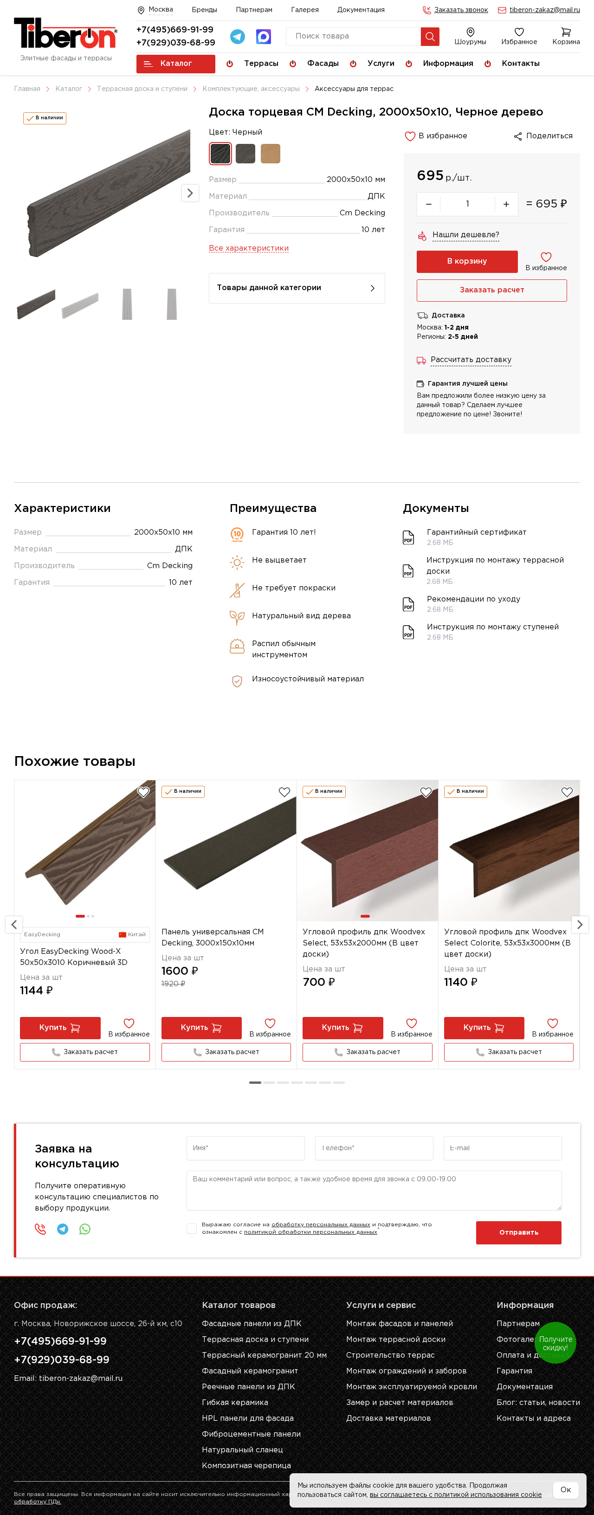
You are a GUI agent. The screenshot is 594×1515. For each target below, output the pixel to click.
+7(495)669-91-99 (174, 30)
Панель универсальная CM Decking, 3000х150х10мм (212, 938)
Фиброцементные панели (251, 1434)
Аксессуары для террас (354, 89)
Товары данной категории (269, 288)
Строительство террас (390, 1355)
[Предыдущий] (14, 924)
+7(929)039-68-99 (175, 43)
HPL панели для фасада (248, 1418)
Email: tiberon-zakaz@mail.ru (68, 1378)
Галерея (305, 10)
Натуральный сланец (242, 1450)
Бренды (204, 10)
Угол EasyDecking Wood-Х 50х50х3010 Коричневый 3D (74, 957)
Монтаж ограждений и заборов (406, 1371)
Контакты (521, 63)
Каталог (176, 63)
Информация (448, 63)
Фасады (323, 63)
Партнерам (254, 10)
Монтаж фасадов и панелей (399, 1324)
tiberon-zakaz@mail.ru (545, 10)
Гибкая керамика (235, 1402)
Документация (361, 10)
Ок (566, 1490)
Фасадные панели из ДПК (252, 1324)
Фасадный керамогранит (250, 1371)
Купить (53, 1027)
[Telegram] (237, 36)
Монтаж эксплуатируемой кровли (411, 1387)
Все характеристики (249, 248)
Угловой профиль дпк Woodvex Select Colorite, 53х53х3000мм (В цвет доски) (507, 943)
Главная (27, 89)
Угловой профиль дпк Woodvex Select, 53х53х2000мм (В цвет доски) (364, 943)
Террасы (261, 63)
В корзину (467, 261)
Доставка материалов (388, 1418)
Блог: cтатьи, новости (538, 1402)
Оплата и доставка (533, 1355)
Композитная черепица (246, 1466)
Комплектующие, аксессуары (251, 89)
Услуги (381, 63)
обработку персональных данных (320, 1224)
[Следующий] (580, 924)
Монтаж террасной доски (396, 1339)
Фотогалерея (522, 1339)
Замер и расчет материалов (399, 1402)
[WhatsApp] (84, 1229)
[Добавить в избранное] (143, 792)
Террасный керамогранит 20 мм (264, 1355)
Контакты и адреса (534, 1418)
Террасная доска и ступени (142, 89)
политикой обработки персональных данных (310, 1232)
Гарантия (514, 1371)
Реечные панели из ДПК (248, 1387)
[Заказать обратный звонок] (40, 1229)
